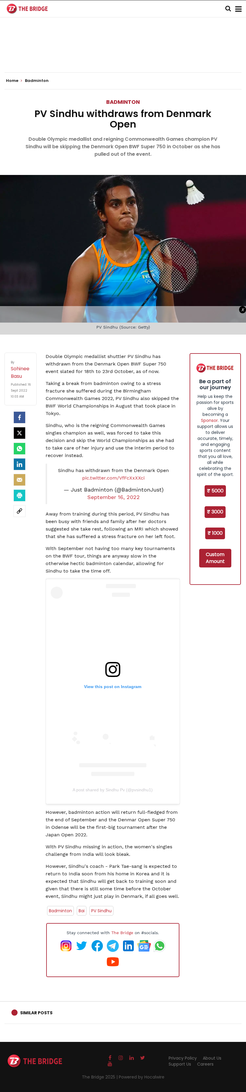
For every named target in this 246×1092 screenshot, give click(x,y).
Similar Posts (36, 1013)
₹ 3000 (215, 511)
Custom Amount (215, 558)
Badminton (123, 102)
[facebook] (20, 417)
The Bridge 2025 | (100, 1077)
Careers (205, 1064)
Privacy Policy (183, 1058)
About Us (212, 1058)
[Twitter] (20, 433)
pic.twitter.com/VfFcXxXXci (113, 478)
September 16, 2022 (113, 497)
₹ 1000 (215, 533)
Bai (82, 911)
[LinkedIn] (20, 464)
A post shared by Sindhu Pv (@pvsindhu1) (113, 789)
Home (12, 80)
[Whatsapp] (20, 449)
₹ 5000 (215, 490)
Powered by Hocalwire (141, 1077)
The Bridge (122, 932)
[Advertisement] (123, 54)
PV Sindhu (101, 911)
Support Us (180, 1064)
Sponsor (209, 420)
